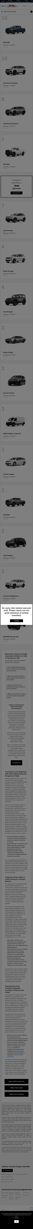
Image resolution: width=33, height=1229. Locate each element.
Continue (16, 620)
